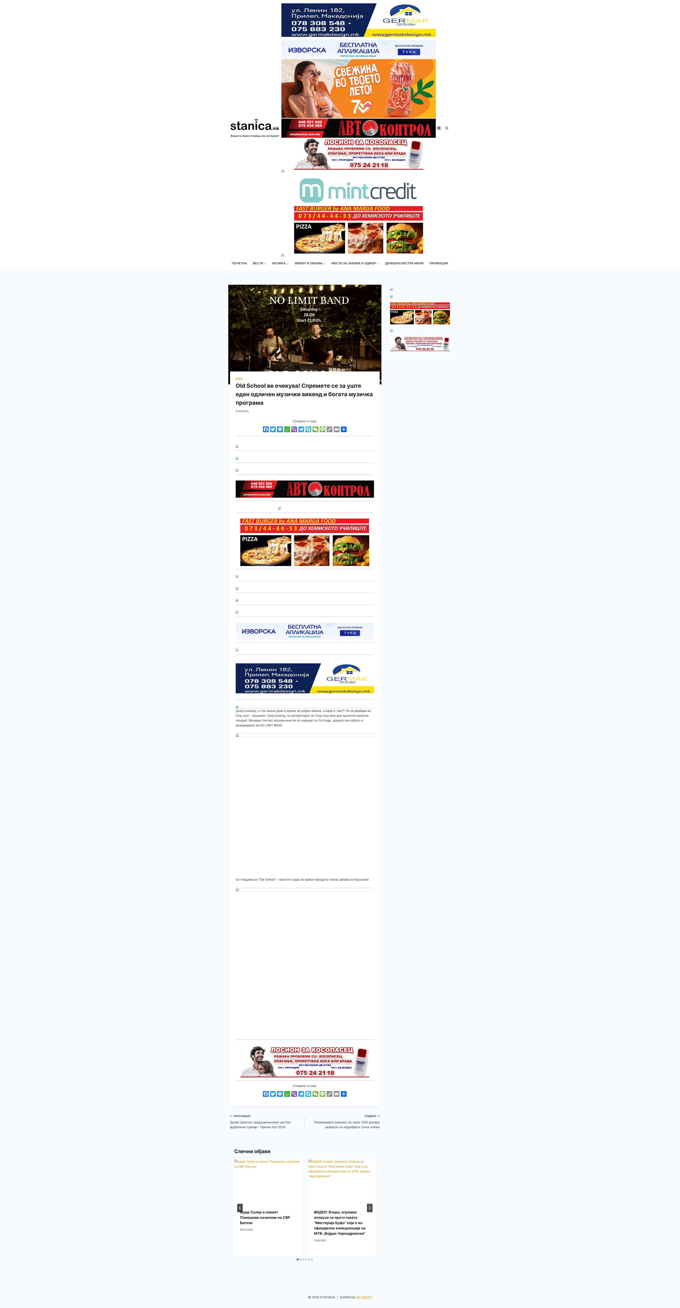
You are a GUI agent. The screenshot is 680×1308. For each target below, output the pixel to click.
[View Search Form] (447, 128)
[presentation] (267, 1181)
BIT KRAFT (364, 1297)
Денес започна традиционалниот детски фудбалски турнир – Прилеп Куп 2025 (260, 1122)
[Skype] (308, 429)
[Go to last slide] (240, 1208)
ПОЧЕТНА (239, 263)
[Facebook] (439, 128)
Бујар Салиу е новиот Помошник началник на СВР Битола (265, 1217)
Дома (239, 378)
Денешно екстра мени (404, 263)
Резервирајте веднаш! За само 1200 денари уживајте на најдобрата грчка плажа (346, 1122)
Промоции (438, 263)
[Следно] (370, 1208)
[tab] (298, 1259)
